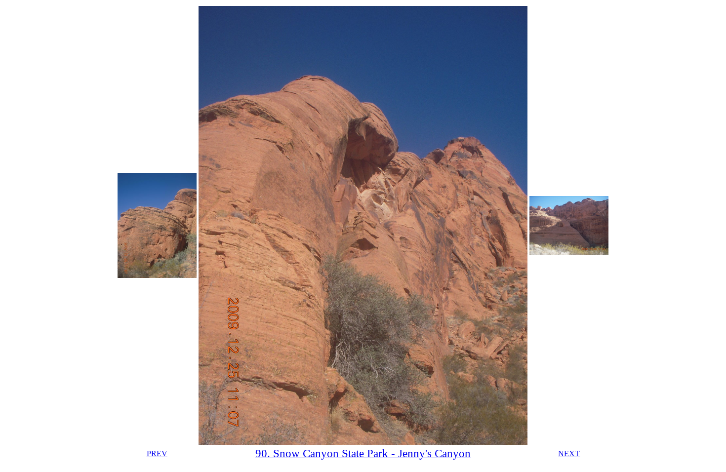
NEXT (569, 453)
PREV (157, 453)
